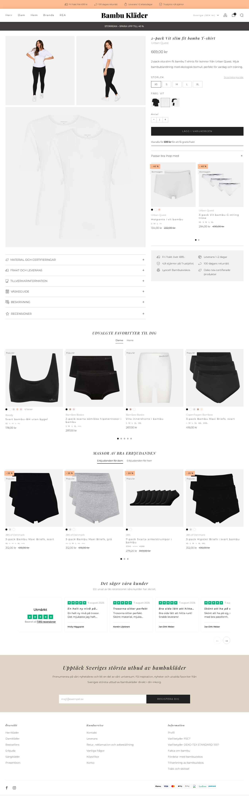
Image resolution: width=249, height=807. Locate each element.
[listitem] (76, 4)
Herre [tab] (130, 340)
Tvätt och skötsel (178, 768)
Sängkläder (12, 756)
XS (156, 84)
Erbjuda (10, 750)
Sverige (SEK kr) (204, 15)
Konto (90, 762)
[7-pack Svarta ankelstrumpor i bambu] (154, 498)
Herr (9, 15)
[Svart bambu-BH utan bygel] (34, 377)
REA (63, 15)
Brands (48, 15)
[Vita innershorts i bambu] (154, 377)
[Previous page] (151, 185)
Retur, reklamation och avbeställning (110, 744)
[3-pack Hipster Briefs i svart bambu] (215, 498)
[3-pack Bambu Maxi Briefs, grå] (94, 498)
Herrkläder (12, 732)
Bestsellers (12, 744)
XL (197, 84)
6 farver (29, 409)
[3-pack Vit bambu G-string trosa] (221, 184)
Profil (171, 732)
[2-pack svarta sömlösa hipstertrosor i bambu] (94, 377)
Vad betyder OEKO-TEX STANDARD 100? (193, 744)
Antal (155, 114)
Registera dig (168, 699)
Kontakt (92, 732)
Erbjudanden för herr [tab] (139, 460)
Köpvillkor (93, 756)
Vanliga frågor (96, 750)
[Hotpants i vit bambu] (173, 184)
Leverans (92, 738)
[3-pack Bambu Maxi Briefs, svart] (215, 377)
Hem (34, 15)
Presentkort (13, 762)
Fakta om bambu (179, 750)
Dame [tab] (119, 340)
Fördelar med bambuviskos (185, 756)
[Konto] (225, 15)
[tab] (196, 240)
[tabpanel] (124, 394)
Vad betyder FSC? (179, 738)
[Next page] (243, 185)
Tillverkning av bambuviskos (186, 762)
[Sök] (242, 15)
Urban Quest (160, 43)
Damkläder (12, 738)
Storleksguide (234, 77)
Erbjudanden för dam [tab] (110, 460)
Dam (21, 15)
